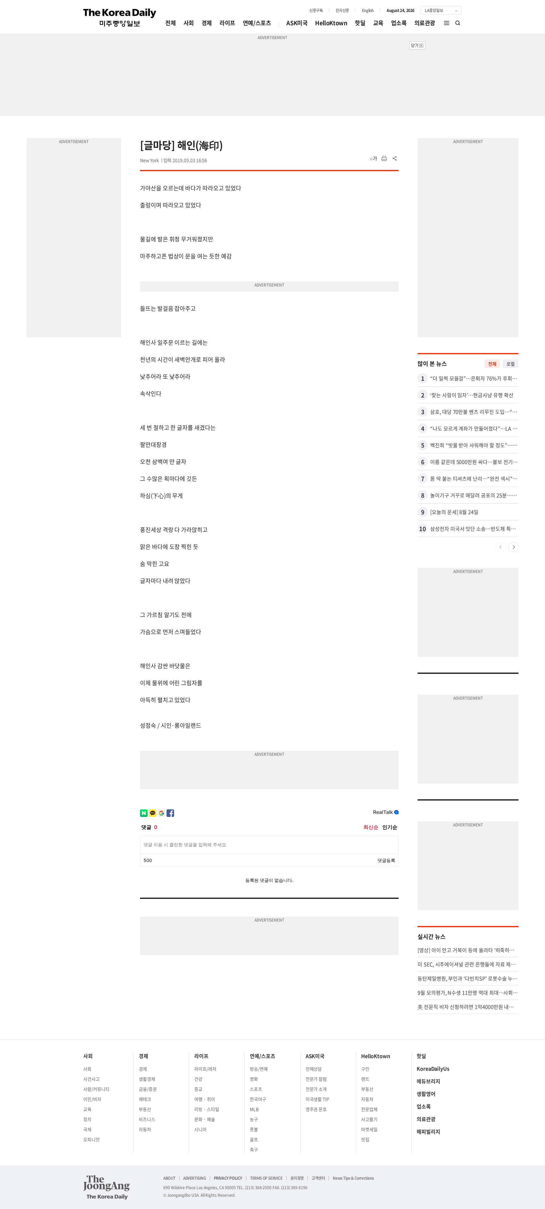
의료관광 (424, 23)
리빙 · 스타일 (206, 1109)
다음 (513, 547)
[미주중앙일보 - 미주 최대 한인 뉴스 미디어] (119, 18)
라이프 (227, 23)
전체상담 (314, 1069)
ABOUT (169, 1178)
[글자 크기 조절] (373, 158)
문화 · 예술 (204, 1119)
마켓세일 (369, 1129)
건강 (198, 1079)
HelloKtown (331, 23)
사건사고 (91, 1079)
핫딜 (360, 23)
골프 (254, 1139)
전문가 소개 (316, 1089)
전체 (170, 23)
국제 (87, 1129)
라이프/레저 (205, 1069)
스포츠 (256, 1089)
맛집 (365, 1139)
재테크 (145, 1099)
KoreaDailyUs (433, 1068)
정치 (87, 1119)
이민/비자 (92, 1099)
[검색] (458, 23)
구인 (365, 1069)
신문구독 (316, 10)
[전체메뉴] (446, 23)
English (368, 10)
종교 (198, 1089)
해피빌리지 (428, 1131)
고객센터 (318, 1178)
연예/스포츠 (257, 23)
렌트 (365, 1079)
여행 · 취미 (204, 1099)
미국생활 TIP (318, 1099)
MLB (254, 1109)
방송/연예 (259, 1069)
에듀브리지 (428, 1081)
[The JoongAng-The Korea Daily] (106, 1187)
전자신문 (342, 10)
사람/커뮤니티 (96, 1089)
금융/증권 (148, 1089)
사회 (189, 23)
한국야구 (258, 1099)
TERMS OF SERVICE (266, 1178)
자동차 (145, 1129)
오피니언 (91, 1139)
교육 (378, 23)
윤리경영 (297, 1178)
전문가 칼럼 (316, 1079)
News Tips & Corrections (353, 1178)
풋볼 (254, 1129)
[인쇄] (384, 158)
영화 (254, 1079)
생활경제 (147, 1079)
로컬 (511, 364)
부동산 (145, 1109)
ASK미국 (297, 23)
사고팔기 (369, 1119)
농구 (254, 1119)
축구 (254, 1149)
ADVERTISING (194, 1178)
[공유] (395, 158)
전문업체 (369, 1109)
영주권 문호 (316, 1109)
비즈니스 (147, 1119)
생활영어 (426, 1093)
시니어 (200, 1129)
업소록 (399, 23)
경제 (207, 23)
